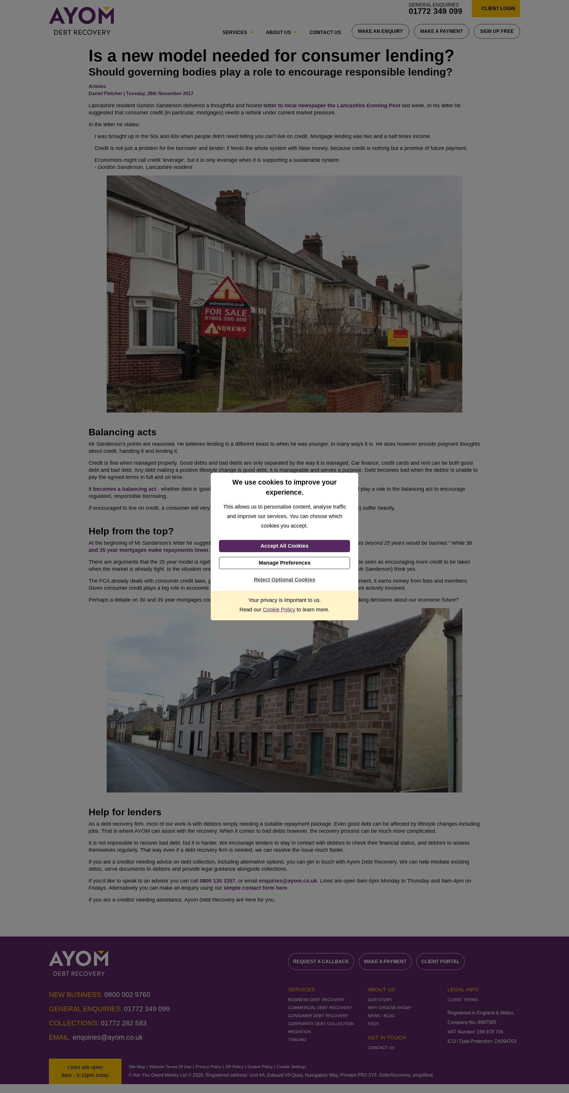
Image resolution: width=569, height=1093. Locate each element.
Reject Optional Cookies (284, 580)
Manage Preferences (285, 563)
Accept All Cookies (284, 546)
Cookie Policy (279, 610)
